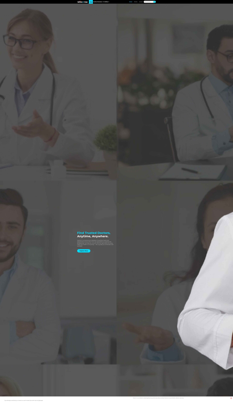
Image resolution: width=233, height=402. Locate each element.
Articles (135, 1)
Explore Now (84, 251)
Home (130, 1)
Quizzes (141, 1)
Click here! (40, 400)
